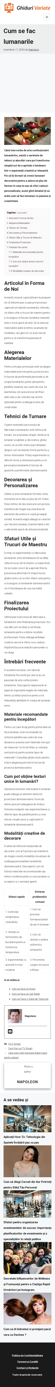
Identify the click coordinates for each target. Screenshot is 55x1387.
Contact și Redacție (27, 1367)
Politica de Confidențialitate (27, 1355)
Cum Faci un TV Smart (20, 1048)
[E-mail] (10, 1032)
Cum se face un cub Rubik (26, 993)
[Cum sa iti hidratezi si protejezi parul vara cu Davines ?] (27, 1309)
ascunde (22, 213)
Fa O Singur (14, 1043)
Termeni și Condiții (27, 1361)
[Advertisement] (27, 82)
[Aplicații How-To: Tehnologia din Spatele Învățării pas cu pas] (27, 1119)
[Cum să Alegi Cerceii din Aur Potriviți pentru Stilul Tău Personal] (27, 1162)
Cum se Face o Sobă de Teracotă (30, 999)
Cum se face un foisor (24, 988)
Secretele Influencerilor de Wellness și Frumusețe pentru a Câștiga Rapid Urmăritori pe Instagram (27, 1284)
